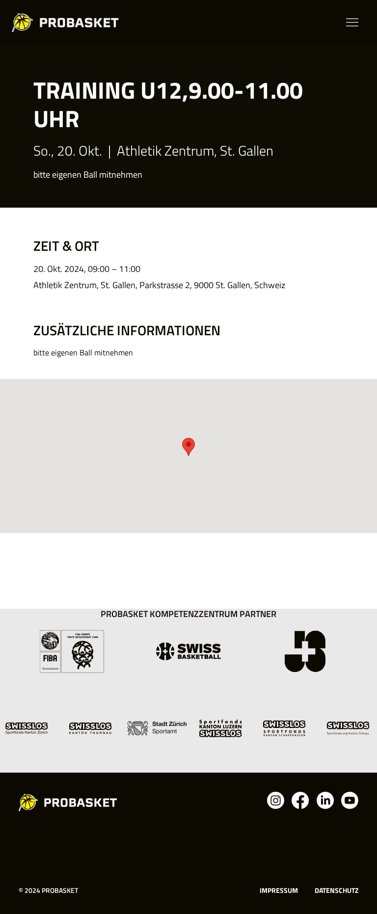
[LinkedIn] (325, 800)
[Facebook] (300, 800)
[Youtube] (349, 800)
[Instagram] (275, 800)
